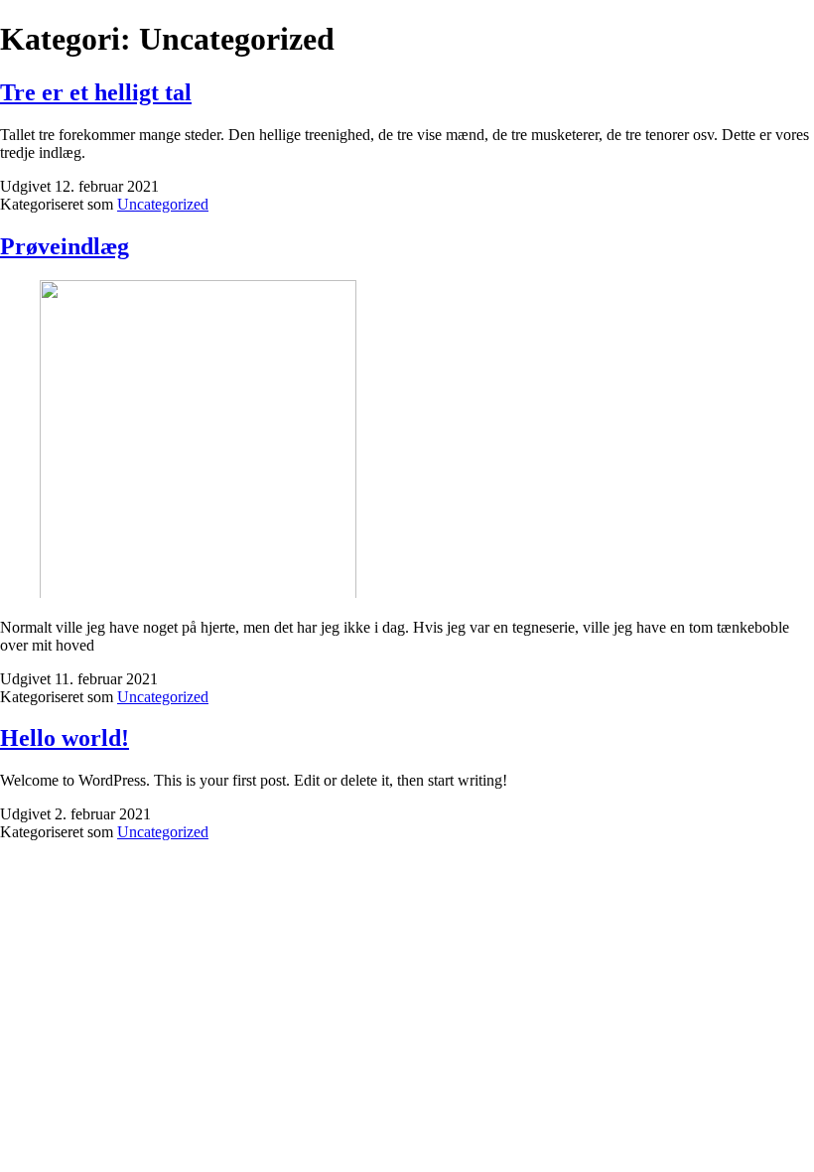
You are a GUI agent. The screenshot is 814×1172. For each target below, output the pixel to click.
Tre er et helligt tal (96, 92)
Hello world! (64, 738)
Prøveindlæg (64, 246)
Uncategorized (162, 204)
